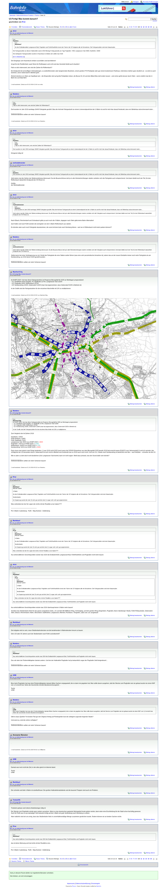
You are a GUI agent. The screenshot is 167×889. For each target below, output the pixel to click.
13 (146, 27)
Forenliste (14, 27)
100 (66, 27)
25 (60, 27)
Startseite (12, 15)
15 (151, 27)
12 (143, 27)
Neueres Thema (16, 861)
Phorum (74, 886)
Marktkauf (16, 520)
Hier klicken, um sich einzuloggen (21, 876)
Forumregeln (95, 883)
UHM (14, 675)
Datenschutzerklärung (83, 883)
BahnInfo (98, 886)
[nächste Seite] (154, 27)
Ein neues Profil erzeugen (150, 1)
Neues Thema (40, 27)
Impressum (70, 883)
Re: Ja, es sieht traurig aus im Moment (21, 33)
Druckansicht (84, 864)
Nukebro (16, 94)
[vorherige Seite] (128, 27)
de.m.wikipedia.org (18, 56)
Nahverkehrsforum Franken (25, 15)
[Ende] (157, 27)
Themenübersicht (27, 27)
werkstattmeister (19, 163)
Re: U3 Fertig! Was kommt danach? (20, 274)
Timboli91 (16, 800)
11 (141, 27)
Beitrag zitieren (150, 87)
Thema (37, 15)
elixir (15, 31)
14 (148, 27)
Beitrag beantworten (136, 87)
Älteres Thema (29, 861)
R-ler (24, 22)
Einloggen (136, 1)
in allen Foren (72, 27)
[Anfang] (125, 27)
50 (63, 27)
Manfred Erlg (17, 272)
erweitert (155, 21)
